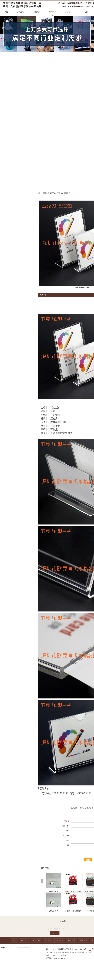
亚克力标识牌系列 (63, 193)
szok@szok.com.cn (60, 958)
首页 (6, 12)
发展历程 (36, 12)
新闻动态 (68, 12)
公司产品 (52, 12)
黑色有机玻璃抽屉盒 (73, 892)
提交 (88, 860)
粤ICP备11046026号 (79, 949)
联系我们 (83, 940)
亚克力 (54, 418)
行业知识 (84, 12)
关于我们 (20, 12)
